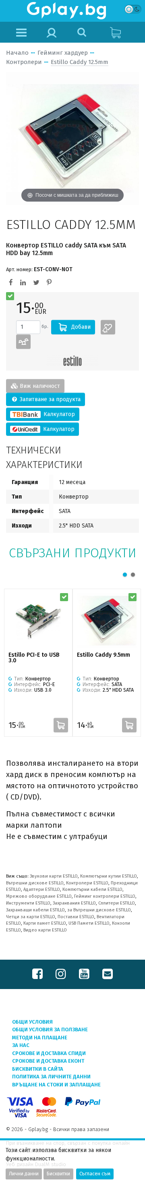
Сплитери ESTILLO (116, 903)
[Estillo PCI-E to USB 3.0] (38, 620)
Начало (17, 52)
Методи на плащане (39, 1038)
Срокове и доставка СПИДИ (49, 1053)
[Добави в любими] (108, 327)
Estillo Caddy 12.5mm (79, 62)
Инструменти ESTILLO (28, 903)
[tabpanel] (38, 663)
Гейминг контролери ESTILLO (104, 896)
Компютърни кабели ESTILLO (92, 889)
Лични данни (24, 1174)
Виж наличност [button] (39, 386)
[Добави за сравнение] (23, 341)
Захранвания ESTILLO (74, 903)
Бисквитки (58, 1174)
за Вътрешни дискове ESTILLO (99, 910)
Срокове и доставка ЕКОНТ (48, 1061)
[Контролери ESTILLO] (72, 361)
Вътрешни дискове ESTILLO (35, 883)
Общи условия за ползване (50, 1029)
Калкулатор (58, 414)
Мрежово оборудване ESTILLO (39, 896)
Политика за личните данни (51, 1077)
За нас (20, 1045)
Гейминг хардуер (62, 52)
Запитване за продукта (49, 399)
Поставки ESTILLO (76, 916)
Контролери (24, 62)
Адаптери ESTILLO (41, 889)
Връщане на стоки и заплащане (56, 1085)
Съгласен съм (94, 1174)
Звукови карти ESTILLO (54, 876)
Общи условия (32, 1022)
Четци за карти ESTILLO (30, 916)
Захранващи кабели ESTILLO (35, 910)
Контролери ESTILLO (87, 883)
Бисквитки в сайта (37, 1069)
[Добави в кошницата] (61, 725)
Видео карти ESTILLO (45, 930)
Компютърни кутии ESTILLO (108, 876)
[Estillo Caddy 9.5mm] (107, 620)
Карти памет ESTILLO (44, 923)
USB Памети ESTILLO (89, 923)
